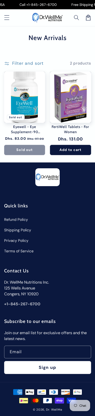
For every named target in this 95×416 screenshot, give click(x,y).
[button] (76, 17)
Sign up (47, 367)
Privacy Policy (16, 240)
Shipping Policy (17, 230)
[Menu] (6, 17)
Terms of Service (19, 251)
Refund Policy (16, 219)
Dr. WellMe (54, 410)
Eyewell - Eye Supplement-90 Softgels (24, 130)
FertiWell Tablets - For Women (70, 129)
